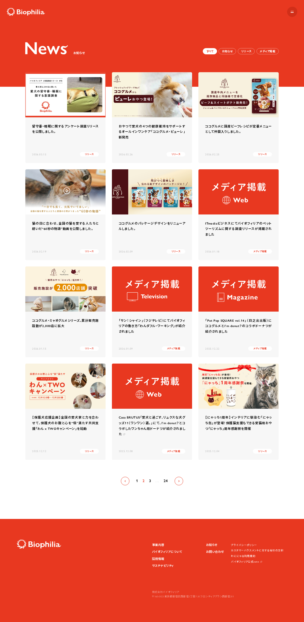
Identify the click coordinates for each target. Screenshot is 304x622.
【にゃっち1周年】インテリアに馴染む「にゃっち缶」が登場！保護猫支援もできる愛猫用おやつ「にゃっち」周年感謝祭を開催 (238, 423)
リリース (246, 51)
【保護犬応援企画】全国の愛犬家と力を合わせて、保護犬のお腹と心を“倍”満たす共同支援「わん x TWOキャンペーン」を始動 (65, 423)
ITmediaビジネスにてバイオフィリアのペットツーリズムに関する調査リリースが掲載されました (238, 229)
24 (166, 481)
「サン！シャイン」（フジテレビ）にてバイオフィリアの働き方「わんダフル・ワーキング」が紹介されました (152, 326)
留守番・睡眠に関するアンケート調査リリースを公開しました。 (65, 129)
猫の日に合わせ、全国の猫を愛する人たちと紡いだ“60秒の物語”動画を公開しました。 (65, 226)
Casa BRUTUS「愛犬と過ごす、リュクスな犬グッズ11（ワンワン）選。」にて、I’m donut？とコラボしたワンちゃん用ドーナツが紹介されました (152, 426)
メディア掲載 (267, 51)
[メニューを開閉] (292, 12)
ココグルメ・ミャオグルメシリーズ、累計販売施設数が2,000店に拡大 (65, 323)
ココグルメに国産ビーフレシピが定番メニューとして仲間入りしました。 (238, 129)
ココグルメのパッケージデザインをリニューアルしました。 (152, 226)
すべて (209, 51)
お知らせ (227, 51)
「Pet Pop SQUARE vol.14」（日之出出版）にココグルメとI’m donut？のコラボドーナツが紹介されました (238, 326)
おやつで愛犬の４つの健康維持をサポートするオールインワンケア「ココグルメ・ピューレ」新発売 (152, 131)
